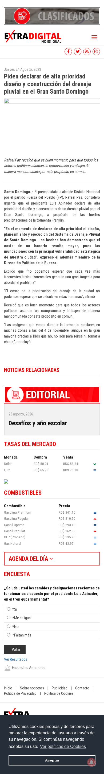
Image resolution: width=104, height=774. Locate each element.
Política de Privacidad (20, 693)
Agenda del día (29, 558)
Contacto (82, 688)
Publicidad (59, 688)
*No (15, 626)
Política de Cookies (59, 693)
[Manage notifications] (91, 762)
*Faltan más (21, 635)
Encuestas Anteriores (28, 667)
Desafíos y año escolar (38, 423)
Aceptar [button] (52, 760)
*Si (14, 609)
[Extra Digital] (33, 36)
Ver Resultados (15, 659)
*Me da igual (21, 617)
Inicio (8, 688)
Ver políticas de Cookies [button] (63, 746)
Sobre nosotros (32, 688)
